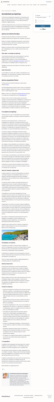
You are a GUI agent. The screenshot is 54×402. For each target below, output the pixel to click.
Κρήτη (28, 4)
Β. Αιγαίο (30, 4)
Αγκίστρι (14, 10)
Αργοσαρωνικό (23, 95)
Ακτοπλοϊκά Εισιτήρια (19, 395)
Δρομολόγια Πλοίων (43, 4)
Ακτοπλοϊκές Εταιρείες (28, 395)
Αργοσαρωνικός (14, 4)
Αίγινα (7, 84)
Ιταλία (38, 4)
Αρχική (3, 10)
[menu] (49, 2)
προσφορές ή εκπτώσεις (19, 61)
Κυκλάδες (8, 4)
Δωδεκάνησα (20, 4)
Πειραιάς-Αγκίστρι (21, 93)
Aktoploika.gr (6, 2)
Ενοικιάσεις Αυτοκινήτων (28, 397)
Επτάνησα (24, 4)
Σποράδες (35, 4)
